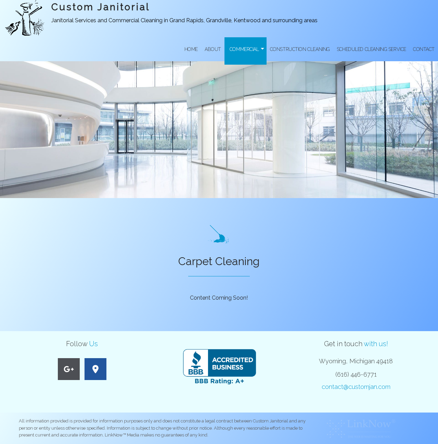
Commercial (244, 49)
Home (191, 49)
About (213, 49)
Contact (424, 49)
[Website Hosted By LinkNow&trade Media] (361, 426)
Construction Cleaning (300, 49)
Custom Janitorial (100, 7)
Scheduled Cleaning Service (371, 49)
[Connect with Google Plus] (68, 370)
